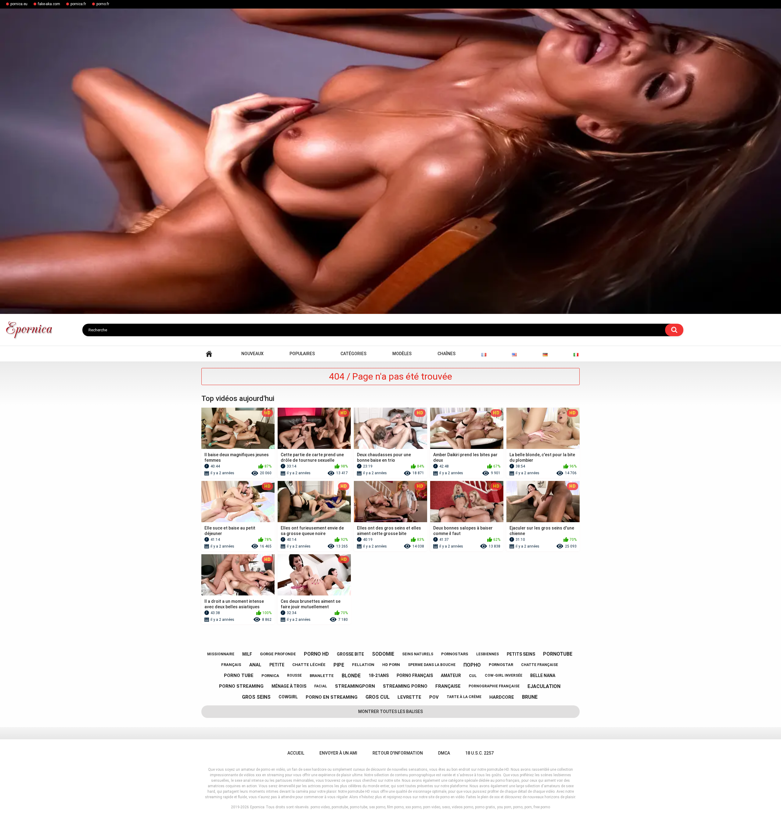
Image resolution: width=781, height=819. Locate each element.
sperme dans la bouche (431, 665)
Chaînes (446, 353)
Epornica (257, 807)
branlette (322, 675)
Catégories (353, 353)
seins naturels (417, 654)
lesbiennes (487, 654)
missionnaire (220, 654)
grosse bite (350, 654)
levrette (409, 697)
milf (247, 654)
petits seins (521, 654)
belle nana (542, 675)
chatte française (539, 665)
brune (530, 697)
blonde (351, 676)
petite (276, 664)
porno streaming (241, 686)
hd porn (391, 664)
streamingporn (355, 686)
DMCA (444, 753)
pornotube (557, 654)
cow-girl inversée (503, 675)
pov (434, 697)
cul (473, 675)
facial (320, 686)
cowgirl (288, 696)
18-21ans (379, 675)
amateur (451, 675)
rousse (294, 675)
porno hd (316, 654)
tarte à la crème (464, 697)
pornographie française (494, 686)
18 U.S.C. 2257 (479, 753)
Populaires (302, 353)
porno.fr (102, 4)
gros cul (377, 697)
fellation (363, 664)
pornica (270, 675)
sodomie (383, 654)
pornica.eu (18, 4)
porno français (415, 675)
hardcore (501, 697)
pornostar (501, 664)
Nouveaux (252, 353)
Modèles (402, 353)
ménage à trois (289, 686)
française (448, 686)
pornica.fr (78, 4)
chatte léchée (309, 664)
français (231, 664)
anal (255, 665)
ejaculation (543, 686)
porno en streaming (332, 697)
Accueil (209, 354)
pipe (338, 665)
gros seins (256, 697)
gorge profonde (278, 654)
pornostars (454, 654)
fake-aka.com (49, 4)
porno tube (239, 675)
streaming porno (405, 686)
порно (472, 665)
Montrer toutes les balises (390, 711)
